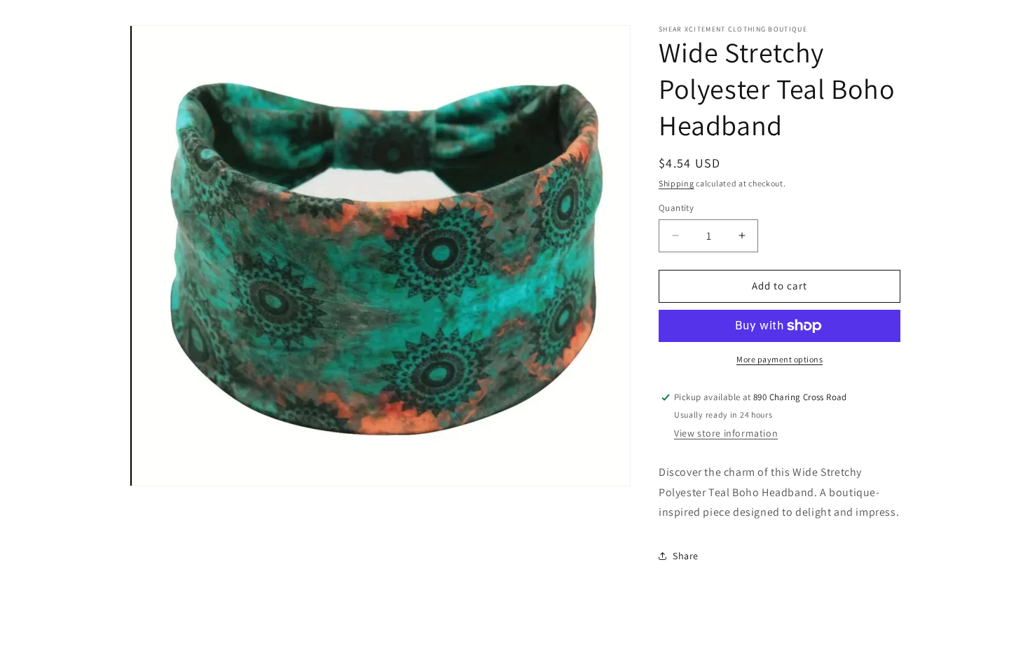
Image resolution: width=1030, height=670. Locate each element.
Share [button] (686, 555)
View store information (726, 433)
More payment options (779, 359)
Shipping (676, 183)
